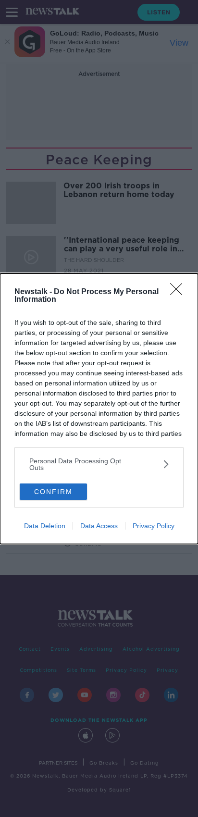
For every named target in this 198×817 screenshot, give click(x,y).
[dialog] (99, 408)
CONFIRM (53, 491)
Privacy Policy (153, 526)
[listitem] (99, 464)
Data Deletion (44, 526)
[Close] (179, 292)
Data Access (99, 526)
